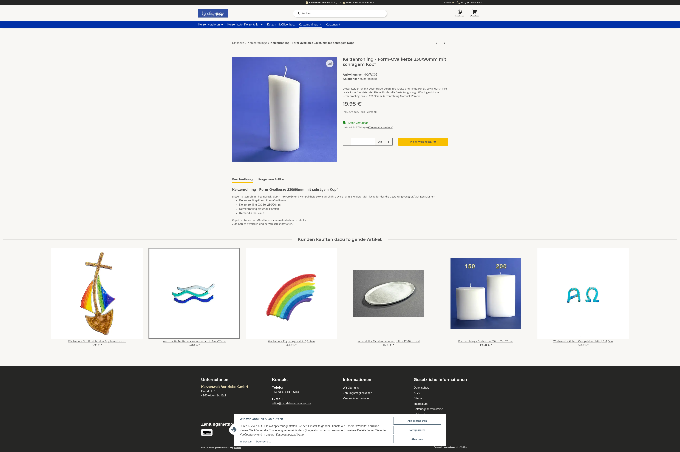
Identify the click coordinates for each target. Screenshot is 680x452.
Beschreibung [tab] (242, 179)
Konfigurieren (417, 429)
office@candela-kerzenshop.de (291, 403)
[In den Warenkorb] (235, 55)
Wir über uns (351, 387)
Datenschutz (421, 387)
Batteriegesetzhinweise (428, 409)
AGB (417, 392)
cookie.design (450, 447)
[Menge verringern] (347, 141)
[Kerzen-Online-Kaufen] (213, 13)
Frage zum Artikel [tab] (271, 179)
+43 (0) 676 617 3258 (471, 2)
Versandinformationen (356, 398)
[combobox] (448, 3)
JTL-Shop (464, 447)
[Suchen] (297, 13)
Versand (372, 111)
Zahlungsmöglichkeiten (357, 392)
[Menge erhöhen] (388, 141)
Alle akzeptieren (417, 420)
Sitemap (419, 398)
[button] (459, 13)
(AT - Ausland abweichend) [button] (380, 127)
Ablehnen (417, 439)
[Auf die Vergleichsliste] (330, 63)
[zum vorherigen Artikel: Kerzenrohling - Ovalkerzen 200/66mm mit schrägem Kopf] (437, 43)
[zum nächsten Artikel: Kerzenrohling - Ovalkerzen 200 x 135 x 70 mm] (444, 43)
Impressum (420, 403)
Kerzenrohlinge (367, 78)
